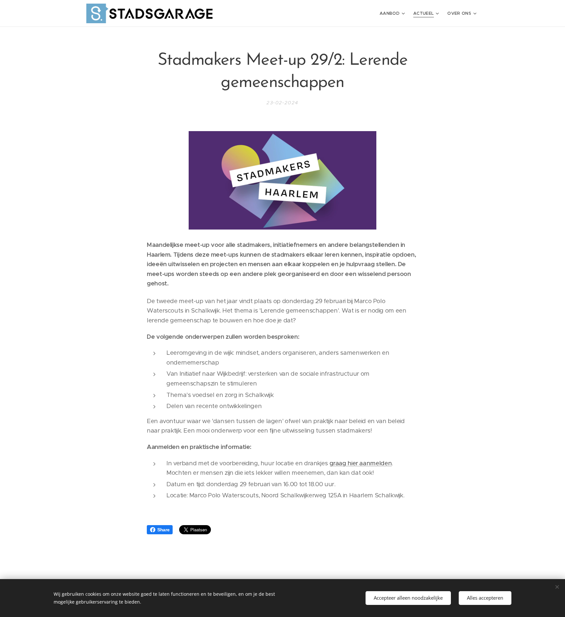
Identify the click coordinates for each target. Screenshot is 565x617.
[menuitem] (393, 13)
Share (163, 529)
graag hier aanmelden (361, 463)
